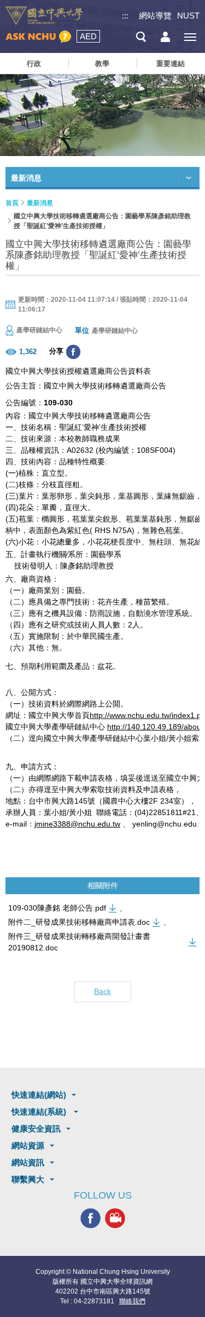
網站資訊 (27, 1162)
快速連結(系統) (39, 1111)
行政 (34, 63)
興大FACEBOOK (90, 1218)
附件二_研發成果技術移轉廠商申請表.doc (79, 922)
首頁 (12, 203)
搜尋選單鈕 (140, 36)
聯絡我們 (132, 1301)
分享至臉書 (73, 352)
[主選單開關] (190, 36)
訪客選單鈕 (165, 36)
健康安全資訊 (36, 1128)
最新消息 (40, 203)
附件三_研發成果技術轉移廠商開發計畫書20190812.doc (79, 942)
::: (125, 15)
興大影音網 (115, 1218)
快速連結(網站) (38, 1094)
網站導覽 (155, 15)
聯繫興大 (27, 1179)
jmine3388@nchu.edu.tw (77, 823)
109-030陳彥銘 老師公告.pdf (57, 907)
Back (102, 991)
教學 (102, 63)
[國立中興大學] (44, 16)
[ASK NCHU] (38, 37)
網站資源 (27, 1145)
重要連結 (170, 63)
